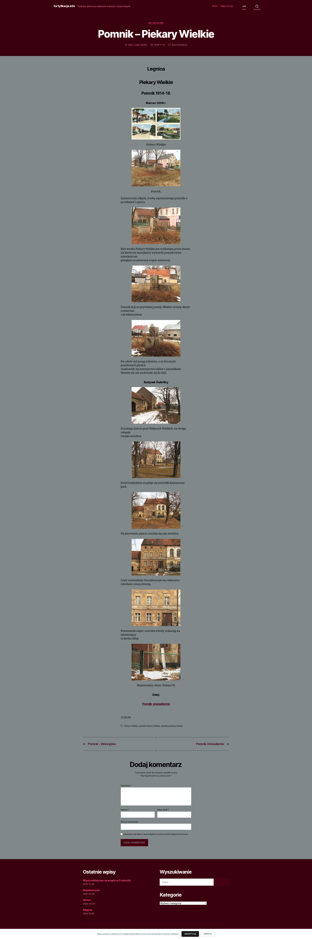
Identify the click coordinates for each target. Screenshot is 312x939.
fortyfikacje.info (64, 6)
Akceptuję (190, 934)
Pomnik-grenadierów (156, 704)
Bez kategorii (156, 23)
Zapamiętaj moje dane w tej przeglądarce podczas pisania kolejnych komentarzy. (155, 834)
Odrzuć (208, 934)
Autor (215, 6)
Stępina (87, 909)
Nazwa (124, 810)
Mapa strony (227, 6)
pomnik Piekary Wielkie (149, 726)
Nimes (87, 900)
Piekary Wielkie (131, 726)
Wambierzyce (91, 890)
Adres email (163, 810)
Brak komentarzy (179, 45)
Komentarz (126, 786)
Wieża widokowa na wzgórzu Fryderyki (107, 880)
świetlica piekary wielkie (172, 726)
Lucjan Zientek (140, 45)
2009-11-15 (159, 45)
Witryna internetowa (129, 822)
